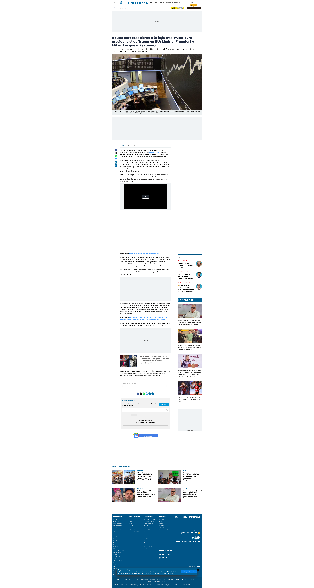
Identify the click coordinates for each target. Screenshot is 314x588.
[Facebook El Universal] (163, 555)
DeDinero (146, 537)
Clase (130, 519)
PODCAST (161, 2)
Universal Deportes (119, 550)
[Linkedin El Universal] (166, 558)
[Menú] (115, 3)
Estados (115, 540)
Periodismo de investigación (117, 526)
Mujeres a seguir (118, 523)
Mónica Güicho (183, 261)
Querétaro (162, 527)
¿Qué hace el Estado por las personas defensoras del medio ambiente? (186, 288)
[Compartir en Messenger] (116, 159)
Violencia (152, 579)
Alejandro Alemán (184, 272)
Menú (115, 566)
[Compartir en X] (116, 153)
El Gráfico (147, 533)
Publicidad (160, 579)
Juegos (146, 540)
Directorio (119, 579)
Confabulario (117, 556)
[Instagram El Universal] (160, 558)
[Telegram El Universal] (160, 555)
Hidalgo (161, 525)
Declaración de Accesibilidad (190, 579)
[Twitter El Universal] (166, 555)
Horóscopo (147, 544)
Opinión (181, 257)
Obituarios (147, 527)
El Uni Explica (117, 529)
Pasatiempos (148, 542)
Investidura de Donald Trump (145, 386)
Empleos (146, 525)
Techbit (115, 564)
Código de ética (144, 579)
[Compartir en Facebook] (116, 150)
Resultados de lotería (148, 547)
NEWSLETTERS (169, 2)
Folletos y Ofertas (149, 521)
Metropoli (116, 539)
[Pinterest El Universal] (163, 558)
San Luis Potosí (163, 529)
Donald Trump (161, 386)
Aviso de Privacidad (169, 579)
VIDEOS (155, 2)
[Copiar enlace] (116, 162)
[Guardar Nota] (116, 165)
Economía (123, 145)
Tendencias (116, 558)
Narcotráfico (117, 542)
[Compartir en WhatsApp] (116, 156)
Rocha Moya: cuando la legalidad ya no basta (186, 265)
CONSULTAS (177, 2)
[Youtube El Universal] (169, 555)
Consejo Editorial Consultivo (131, 579)
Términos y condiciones (153, 581)
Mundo (115, 535)
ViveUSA (146, 539)
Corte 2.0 (116, 521)
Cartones (116, 546)
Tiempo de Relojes (134, 531)
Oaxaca (161, 521)
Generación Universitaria (147, 530)
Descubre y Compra (150, 519)
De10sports (147, 535)
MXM (151, 2)
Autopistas (132, 529)
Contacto (164, 581)
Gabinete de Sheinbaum (117, 532)
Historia (178, 579)
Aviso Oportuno (148, 523)
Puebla (161, 523)
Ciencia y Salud (117, 560)
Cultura (115, 554)
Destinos (131, 527)
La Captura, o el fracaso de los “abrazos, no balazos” (186, 276)
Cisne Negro (132, 533)
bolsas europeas (129, 386)
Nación (115, 519)
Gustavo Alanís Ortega (185, 283)
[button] (194, 8)
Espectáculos (117, 552)
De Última (131, 525)
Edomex (161, 519)
